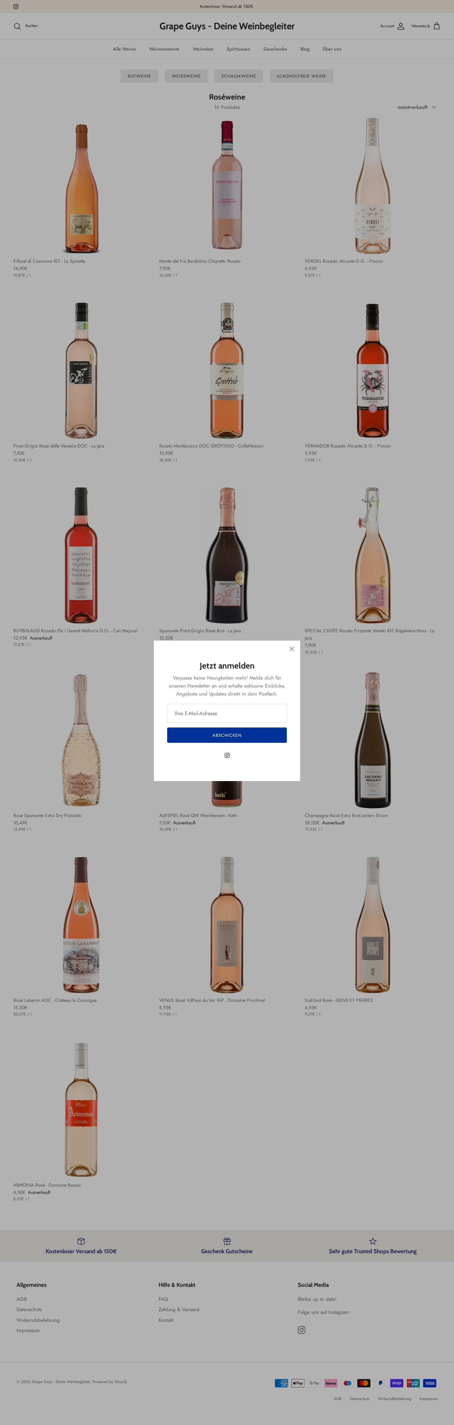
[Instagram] (227, 755)
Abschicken (226, 735)
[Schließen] (291, 649)
